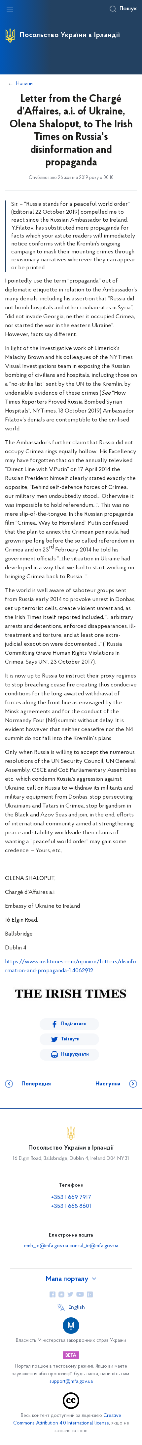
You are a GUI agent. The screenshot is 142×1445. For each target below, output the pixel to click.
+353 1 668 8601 (71, 1206)
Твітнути (70, 1039)
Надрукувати (75, 1054)
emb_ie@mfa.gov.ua (46, 1245)
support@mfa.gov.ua (71, 1381)
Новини (24, 83)
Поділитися (73, 1024)
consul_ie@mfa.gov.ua (93, 1245)
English (76, 1307)
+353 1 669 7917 (71, 1198)
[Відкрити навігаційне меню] (10, 10)
